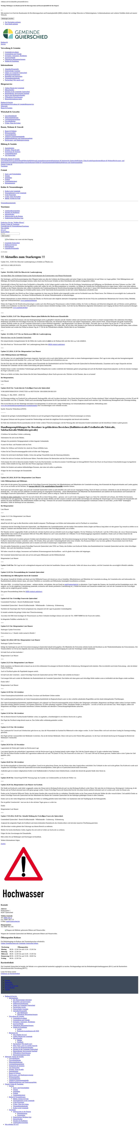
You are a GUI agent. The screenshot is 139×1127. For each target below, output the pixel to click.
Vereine (7, 176)
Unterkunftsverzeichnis (12, 211)
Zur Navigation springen (13, 22)
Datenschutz (9, 984)
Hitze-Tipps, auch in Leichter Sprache (25, 1045)
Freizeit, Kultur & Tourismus (14, 1084)
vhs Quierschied (10, 155)
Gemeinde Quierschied (12, 243)
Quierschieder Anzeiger (12, 71)
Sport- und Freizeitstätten (13, 174)
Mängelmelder (9, 90)
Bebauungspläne (10, 133)
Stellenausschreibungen (12, 74)
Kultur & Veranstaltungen (17, 1097)
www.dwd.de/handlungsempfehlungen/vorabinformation (19, 405)
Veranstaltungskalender (12, 78)
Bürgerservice (13, 1033)
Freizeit (11, 1086)
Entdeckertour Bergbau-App (14, 218)
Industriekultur (9, 214)
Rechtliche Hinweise (11, 986)
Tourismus (12, 1110)
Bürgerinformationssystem (13, 99)
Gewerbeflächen (10, 121)
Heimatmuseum (10, 183)
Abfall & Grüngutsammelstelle (15, 136)
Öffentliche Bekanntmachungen (15, 59)
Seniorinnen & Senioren (12, 152)
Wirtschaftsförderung (11, 117)
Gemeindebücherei (11, 153)
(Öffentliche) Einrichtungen (14, 97)
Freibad (7, 179)
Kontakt (7, 980)
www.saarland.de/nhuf (20, 307)
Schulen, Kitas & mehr (12, 150)
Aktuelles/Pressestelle (12, 69)
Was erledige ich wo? (20, 1035)
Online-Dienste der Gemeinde (14, 88)
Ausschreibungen (10, 135)
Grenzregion (21, 1115)
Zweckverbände (10, 57)
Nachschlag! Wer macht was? (14, 80)
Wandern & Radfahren (12, 212)
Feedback (20, 1042)
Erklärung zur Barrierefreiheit (10, 973)
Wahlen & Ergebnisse (12, 61)
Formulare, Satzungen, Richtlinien (16, 56)
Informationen (9, 246)
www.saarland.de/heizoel (29, 300)
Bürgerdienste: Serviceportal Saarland (17, 93)
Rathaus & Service (11, 245)
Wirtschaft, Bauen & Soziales (14, 1056)
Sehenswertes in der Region (14, 216)
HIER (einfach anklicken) (56, 344)
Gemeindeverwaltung (12, 52)
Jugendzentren (9, 148)
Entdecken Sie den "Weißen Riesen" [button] (12, 222)
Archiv (19, 1029)
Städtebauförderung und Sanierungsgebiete (18, 138)
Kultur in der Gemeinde (12, 191)
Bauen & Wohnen (10, 131)
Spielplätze (8, 178)
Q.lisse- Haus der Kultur (13, 123)
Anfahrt (7, 989)
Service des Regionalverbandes (15, 95)
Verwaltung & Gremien (16, 1016)
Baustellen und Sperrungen (13, 76)
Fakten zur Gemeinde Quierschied (16, 73)
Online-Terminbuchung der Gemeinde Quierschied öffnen (19, 943)
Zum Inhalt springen (11, 24)
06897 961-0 (8, 918)
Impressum (8, 982)
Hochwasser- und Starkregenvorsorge (17, 140)
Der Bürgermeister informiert (22, 1000)
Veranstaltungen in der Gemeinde (15, 193)
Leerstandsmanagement (12, 119)
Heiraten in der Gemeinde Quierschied (17, 92)
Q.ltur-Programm (10, 195)
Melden (19, 1040)
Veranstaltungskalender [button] (8, 203)
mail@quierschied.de (71, 584)
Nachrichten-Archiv (19, 1007)
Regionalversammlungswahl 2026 (28, 1031)
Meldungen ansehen (7, 18)
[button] (4, 43)
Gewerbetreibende (11, 116)
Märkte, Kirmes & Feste (12, 198)
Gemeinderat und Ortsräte (13, 54)
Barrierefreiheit (10, 987)
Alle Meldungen (22, 1013)
